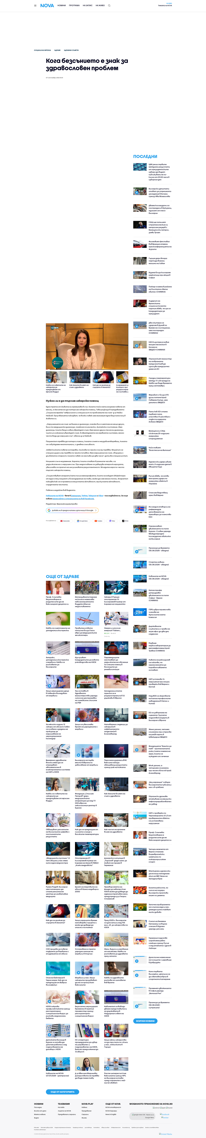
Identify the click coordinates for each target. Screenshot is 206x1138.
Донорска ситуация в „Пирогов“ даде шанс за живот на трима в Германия (115, 861)
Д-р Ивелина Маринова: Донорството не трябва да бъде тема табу (87, 1075)
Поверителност (115, 1127)
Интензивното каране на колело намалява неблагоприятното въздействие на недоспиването (86, 601)
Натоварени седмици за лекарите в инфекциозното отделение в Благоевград (116, 729)
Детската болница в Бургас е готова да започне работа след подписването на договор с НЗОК (56, 1044)
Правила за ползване (137, 1127)
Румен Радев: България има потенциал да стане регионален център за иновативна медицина (57, 891)
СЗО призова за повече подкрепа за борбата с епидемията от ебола (57, 951)
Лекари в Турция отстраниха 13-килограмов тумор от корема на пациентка (115, 600)
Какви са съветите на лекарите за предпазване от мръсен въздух (57, 797)
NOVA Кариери (111, 1111)
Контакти (97, 1127)
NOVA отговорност (113, 1107)
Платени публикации (40, 1129)
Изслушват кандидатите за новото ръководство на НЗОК (87, 659)
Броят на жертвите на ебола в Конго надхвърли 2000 (87, 889)
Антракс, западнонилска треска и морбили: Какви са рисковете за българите (57, 662)
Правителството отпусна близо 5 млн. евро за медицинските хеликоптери (86, 631)
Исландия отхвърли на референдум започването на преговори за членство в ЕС (160, 512)
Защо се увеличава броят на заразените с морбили (86, 726)
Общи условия (105, 1127)
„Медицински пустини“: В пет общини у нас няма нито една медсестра (58, 860)
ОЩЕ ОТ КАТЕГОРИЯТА (62, 1092)
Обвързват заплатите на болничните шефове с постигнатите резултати (58, 833)
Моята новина (39, 1114)
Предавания (86, 1111)
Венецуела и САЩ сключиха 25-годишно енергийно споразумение (159, 434)
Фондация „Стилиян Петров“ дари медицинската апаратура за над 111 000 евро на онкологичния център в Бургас (86, 801)
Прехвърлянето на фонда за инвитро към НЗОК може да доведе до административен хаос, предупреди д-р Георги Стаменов (116, 893)
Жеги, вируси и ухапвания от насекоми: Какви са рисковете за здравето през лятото (116, 952)
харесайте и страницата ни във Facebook (73, 499)
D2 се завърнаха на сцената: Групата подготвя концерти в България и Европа (159, 716)
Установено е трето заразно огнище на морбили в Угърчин (85, 951)
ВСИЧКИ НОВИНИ (145, 1021)
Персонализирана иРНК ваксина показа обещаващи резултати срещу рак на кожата (115, 763)
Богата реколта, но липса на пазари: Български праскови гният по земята (158, 891)
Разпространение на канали (63, 1127)
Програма (74, 5)
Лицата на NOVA (64, 1111)
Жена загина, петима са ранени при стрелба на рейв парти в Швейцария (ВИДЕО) (160, 733)
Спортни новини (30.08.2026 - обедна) (159, 563)
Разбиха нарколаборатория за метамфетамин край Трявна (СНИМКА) (160, 647)
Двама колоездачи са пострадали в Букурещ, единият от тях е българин (160, 209)
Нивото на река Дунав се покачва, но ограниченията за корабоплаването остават (159, 665)
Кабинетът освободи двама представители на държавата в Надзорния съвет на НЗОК (115, 1011)
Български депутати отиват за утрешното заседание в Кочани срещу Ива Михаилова (160, 192)
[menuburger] (35, 5)
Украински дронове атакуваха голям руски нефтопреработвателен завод (160, 800)
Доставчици (88, 1127)
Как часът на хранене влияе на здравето (114, 830)
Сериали (85, 1114)
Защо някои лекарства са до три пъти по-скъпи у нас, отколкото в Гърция (116, 1043)
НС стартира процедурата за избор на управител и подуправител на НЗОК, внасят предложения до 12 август (86, 1046)
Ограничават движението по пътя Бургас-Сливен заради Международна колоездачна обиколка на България (160, 532)
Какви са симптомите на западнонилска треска (58, 629)
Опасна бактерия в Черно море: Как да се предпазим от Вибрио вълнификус (56, 981)
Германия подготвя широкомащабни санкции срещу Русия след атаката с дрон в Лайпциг (160, 943)
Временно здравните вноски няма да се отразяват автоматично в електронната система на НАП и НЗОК (58, 766)
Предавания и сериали (67, 1114)
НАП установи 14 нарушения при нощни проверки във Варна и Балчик (159, 683)
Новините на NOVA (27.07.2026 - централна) (57, 1074)
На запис (87, 5)
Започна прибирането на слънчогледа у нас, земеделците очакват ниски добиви (160, 908)
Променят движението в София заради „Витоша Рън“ (160, 990)
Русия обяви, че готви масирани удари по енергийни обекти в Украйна (159, 479)
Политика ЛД (126, 1127)
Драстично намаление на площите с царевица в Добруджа (160, 959)
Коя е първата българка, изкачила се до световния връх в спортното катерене (159, 975)
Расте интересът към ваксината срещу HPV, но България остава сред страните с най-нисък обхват (115, 1078)
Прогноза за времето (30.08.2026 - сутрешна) (159, 1005)
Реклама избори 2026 (47, 1127)
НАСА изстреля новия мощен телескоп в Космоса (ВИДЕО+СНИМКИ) (159, 346)
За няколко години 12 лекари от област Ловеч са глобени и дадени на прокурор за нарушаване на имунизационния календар (58, 731)
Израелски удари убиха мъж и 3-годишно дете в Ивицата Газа (160, 464)
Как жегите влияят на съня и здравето (114, 795)
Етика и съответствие (152, 1127)
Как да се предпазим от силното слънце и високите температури (87, 831)
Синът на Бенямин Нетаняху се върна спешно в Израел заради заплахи (158, 925)
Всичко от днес (40, 1111)
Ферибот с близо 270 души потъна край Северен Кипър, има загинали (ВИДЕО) (159, 398)
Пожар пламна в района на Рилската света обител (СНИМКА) (160, 289)
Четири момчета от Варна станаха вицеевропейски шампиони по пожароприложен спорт (158, 855)
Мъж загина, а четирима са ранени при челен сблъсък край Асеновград (160, 769)
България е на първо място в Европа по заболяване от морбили (86, 762)
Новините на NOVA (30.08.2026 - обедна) (159, 577)
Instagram (76, 496)
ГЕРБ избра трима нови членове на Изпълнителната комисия (160, 613)
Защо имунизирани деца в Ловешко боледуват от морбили (57, 693)
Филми (84, 1118)
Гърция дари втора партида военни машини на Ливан (158, 260)
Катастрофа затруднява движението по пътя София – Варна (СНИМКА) (159, 595)
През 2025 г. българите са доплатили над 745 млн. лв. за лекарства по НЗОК (116, 923)
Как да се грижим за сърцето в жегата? (55, 921)
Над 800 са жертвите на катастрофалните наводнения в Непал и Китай (160, 699)
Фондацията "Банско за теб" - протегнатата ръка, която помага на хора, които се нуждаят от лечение (160, 751)
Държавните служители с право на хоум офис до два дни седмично (159, 630)
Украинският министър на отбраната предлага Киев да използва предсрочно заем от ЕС (160, 364)
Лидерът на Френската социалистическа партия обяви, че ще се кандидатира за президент (160, 307)
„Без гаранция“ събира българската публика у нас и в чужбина (160, 784)
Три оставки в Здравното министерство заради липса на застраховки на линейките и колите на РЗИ (86, 697)
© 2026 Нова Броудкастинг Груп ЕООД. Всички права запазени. (51, 1134)
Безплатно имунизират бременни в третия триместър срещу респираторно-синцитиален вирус (86, 1011)
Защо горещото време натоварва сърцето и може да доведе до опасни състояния (86, 923)
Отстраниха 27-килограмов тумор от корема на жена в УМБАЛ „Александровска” (87, 861)
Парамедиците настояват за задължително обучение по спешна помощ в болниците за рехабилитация (116, 663)
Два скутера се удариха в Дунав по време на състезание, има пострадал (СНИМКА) (159, 328)
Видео (36, 1118)
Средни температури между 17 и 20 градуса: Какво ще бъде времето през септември (160, 382)
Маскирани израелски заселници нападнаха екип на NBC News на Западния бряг (159, 875)
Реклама (36, 1127)
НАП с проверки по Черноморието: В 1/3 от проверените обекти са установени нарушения (160, 818)
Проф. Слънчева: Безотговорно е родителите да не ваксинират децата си (57, 600)
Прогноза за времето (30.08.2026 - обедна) (159, 549)
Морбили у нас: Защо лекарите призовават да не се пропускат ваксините (86, 981)
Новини (62, 5)
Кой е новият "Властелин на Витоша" (160, 449)
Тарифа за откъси (78, 1127)
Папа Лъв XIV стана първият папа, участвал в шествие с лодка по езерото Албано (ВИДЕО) (159, 417)
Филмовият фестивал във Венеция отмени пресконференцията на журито (160, 245)
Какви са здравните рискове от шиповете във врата (115, 980)
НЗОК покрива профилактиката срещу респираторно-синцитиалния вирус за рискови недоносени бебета (58, 1012)
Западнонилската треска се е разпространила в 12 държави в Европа (114, 694)
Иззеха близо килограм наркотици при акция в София (160, 275)
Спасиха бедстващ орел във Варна (158, 494)
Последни (38, 1107)
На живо (100, 5)
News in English (110, 1114)
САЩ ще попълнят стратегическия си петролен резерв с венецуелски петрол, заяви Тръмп (159, 227)
